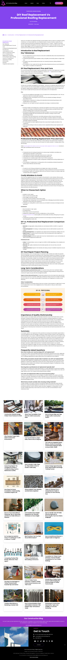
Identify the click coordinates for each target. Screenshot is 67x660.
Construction (29, 11)
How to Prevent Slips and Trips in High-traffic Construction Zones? (53, 416)
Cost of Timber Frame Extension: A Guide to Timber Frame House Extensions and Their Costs (33, 582)
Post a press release (34, 657)
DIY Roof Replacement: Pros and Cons (9, 46)
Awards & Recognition (30, 653)
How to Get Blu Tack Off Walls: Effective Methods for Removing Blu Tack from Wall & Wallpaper (53, 515)
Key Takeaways (6, 44)
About (26, 3)
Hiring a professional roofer (28, 214)
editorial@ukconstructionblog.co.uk (40, 655)
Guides (43, 3)
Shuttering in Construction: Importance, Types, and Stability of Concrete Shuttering (52, 606)
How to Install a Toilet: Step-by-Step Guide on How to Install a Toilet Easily (32, 466)
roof (50, 71)
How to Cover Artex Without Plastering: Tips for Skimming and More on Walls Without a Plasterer (12, 515)
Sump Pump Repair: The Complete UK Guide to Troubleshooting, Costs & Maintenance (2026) (11, 468)
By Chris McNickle (33, 21)
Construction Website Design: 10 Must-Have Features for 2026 (13, 415)
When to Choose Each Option (9, 52)
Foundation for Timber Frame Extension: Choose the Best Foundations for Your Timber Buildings (53, 558)
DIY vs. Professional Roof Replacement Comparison (8, 54)
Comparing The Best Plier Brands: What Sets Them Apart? (11, 559)
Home (5, 35)
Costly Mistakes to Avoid (8, 51)
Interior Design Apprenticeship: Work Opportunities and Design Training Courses (53, 467)
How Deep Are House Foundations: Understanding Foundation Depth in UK (12, 491)
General (34, 11)
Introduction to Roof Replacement (7, 42)
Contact (39, 644)
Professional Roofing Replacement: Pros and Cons (10, 49)
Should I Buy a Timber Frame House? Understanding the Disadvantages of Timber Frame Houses (53, 582)
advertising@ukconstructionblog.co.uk (33, 625)
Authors (52, 653)
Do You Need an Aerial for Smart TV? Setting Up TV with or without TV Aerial (12, 537)
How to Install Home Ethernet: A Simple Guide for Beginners (53, 536)
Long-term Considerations (8, 58)
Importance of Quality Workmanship (7, 60)
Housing (39, 11)
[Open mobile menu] (64, 644)
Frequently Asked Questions (8, 64)
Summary (5, 62)
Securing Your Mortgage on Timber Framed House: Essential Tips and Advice (11, 583)
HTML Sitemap (16, 653)
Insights (32, 3)
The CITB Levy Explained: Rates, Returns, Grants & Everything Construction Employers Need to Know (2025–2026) (53, 445)
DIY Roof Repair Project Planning (9, 56)
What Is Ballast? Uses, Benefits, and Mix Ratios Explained (33, 490)
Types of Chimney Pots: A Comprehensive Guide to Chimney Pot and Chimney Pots (52, 492)
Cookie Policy (47, 653)
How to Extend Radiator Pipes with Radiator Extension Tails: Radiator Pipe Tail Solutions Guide (33, 606)
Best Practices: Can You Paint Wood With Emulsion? (33, 536)
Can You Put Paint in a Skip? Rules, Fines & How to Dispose (33, 438)
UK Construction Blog (11, 3)
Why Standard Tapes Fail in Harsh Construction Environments (11, 437)
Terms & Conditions (40, 653)
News (38, 3)
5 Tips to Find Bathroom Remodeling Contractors (31, 558)
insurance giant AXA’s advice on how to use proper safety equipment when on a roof (41, 146)
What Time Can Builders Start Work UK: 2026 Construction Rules (33, 416)
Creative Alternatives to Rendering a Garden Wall (11, 604)
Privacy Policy (23, 653)
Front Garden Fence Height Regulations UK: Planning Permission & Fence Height (32, 514)
